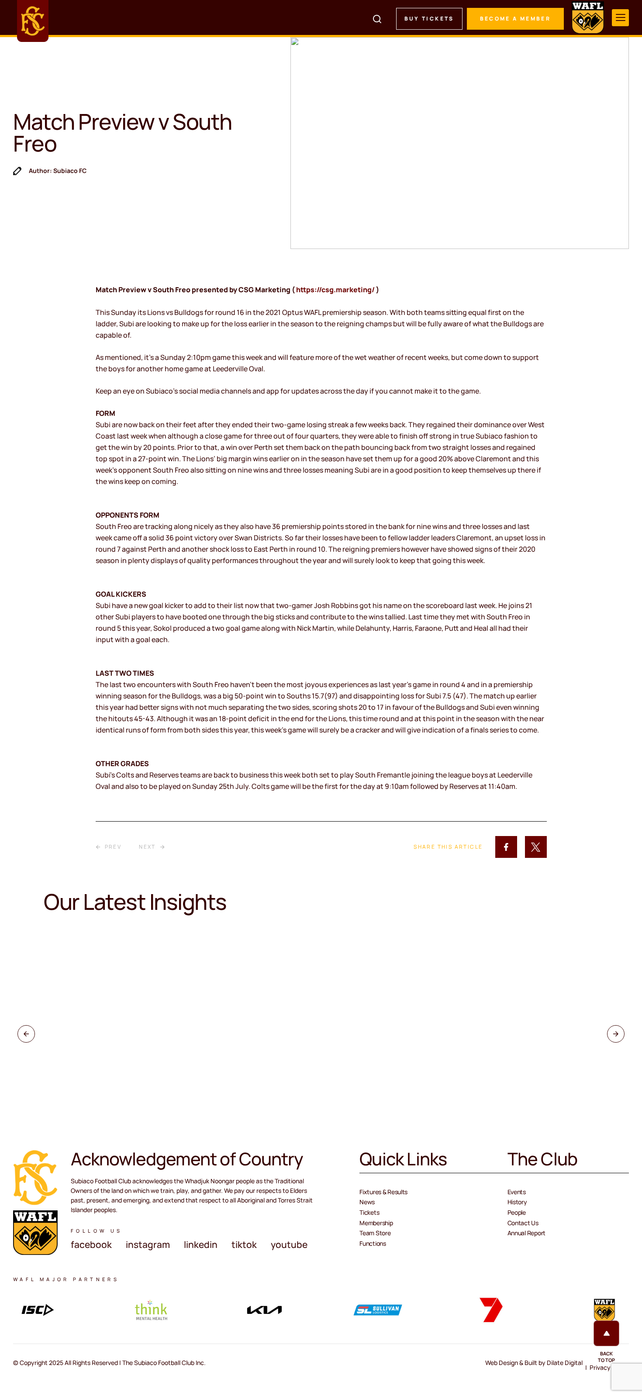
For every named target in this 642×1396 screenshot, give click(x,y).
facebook (91, 1244)
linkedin (200, 1244)
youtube (289, 1244)
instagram (148, 1244)
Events (516, 1192)
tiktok (244, 1244)
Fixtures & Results (383, 1192)
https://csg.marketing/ (336, 289)
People (516, 1212)
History (517, 1202)
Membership (376, 1223)
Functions (372, 1243)
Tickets (369, 1212)
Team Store (374, 1233)
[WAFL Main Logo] (588, 17)
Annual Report (526, 1233)
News (367, 1202)
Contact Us (522, 1223)
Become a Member (515, 18)
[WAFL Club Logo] (32, 21)
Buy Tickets (429, 18)
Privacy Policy (609, 1367)
